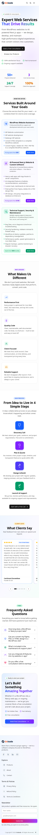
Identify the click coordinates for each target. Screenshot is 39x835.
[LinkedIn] (13, 754)
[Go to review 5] (22, 588)
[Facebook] (3, 754)
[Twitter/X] (8, 754)
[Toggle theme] (30, 3)
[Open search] (27, 3)
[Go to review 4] (21, 588)
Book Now (30, 152)
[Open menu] (34, 3)
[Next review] (28, 589)
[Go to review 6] (24, 588)
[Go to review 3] (19, 588)
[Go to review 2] (17, 588)
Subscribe (19, 821)
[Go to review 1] (15, 588)
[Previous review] (10, 589)
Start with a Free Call (18, 507)
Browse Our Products (11, 54)
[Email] (17, 754)
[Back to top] (35, 832)
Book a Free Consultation (12, 49)
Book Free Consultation (18, 721)
